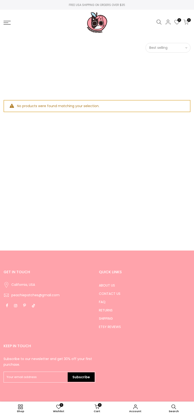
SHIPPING (106, 318)
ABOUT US (107, 285)
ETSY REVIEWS (110, 326)
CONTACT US (109, 293)
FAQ (102, 302)
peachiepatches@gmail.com (35, 295)
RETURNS (106, 310)
